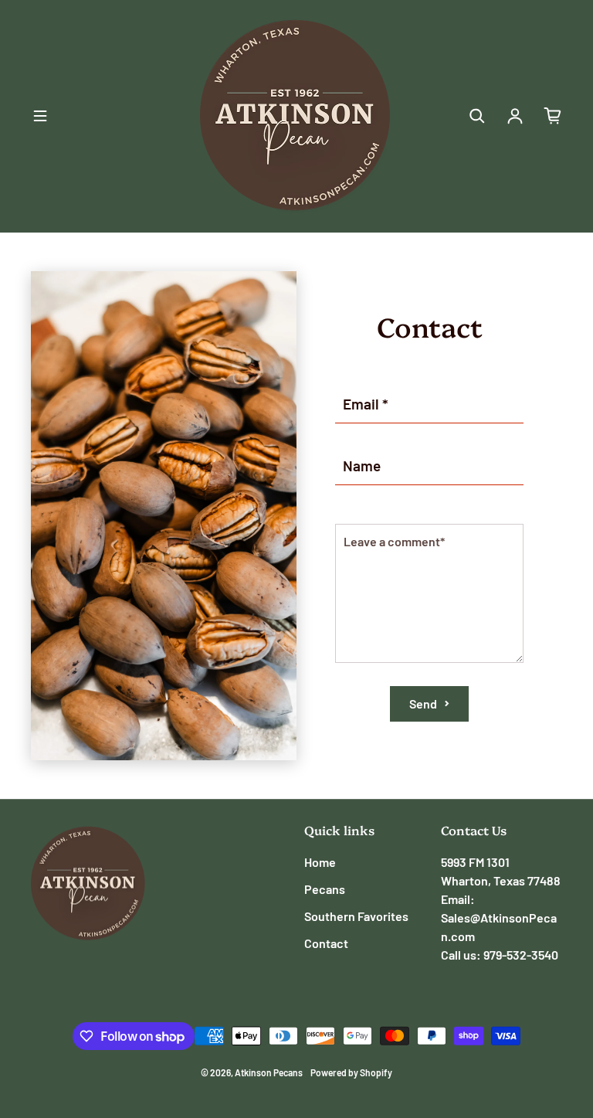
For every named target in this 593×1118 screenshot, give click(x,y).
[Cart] (553, 116)
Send (423, 703)
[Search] (477, 116)
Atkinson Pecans (269, 1072)
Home (320, 862)
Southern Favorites (356, 916)
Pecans (324, 889)
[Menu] (40, 116)
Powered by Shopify (351, 1072)
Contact (326, 943)
